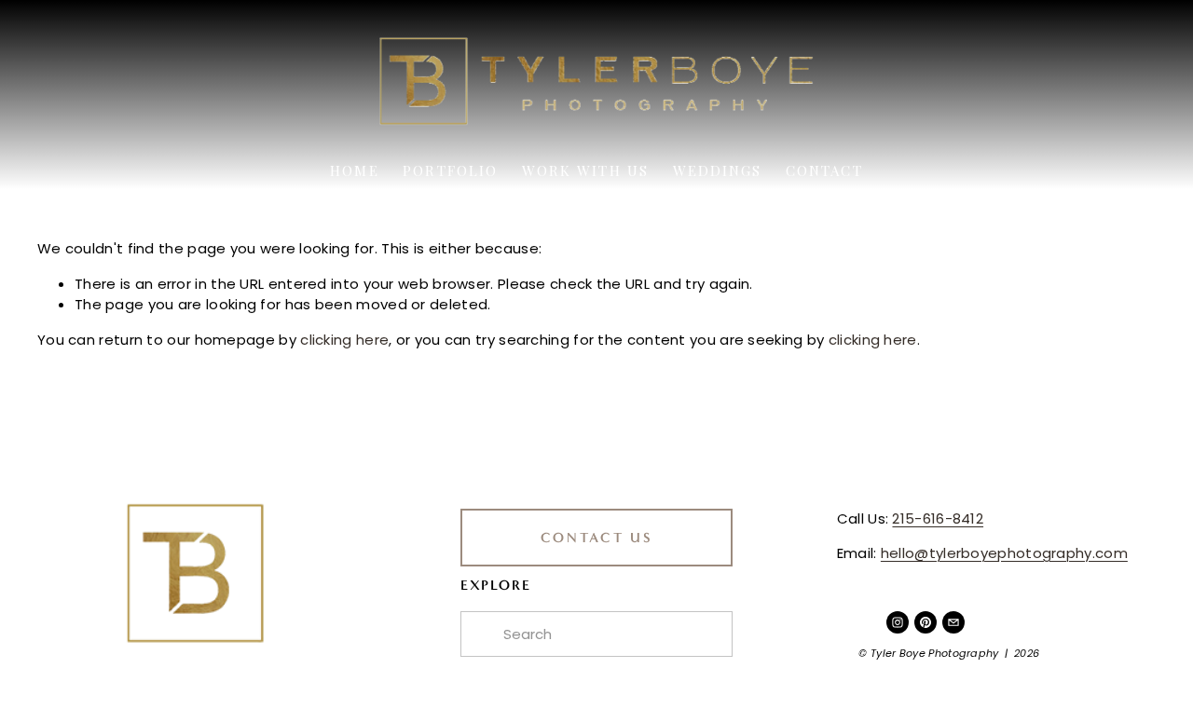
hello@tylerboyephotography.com (1004, 553)
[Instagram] (897, 622)
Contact (824, 170)
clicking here (344, 339)
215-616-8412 (937, 518)
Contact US (597, 537)
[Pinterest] (925, 622)
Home (354, 170)
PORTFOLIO (450, 170)
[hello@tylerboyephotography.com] (953, 622)
